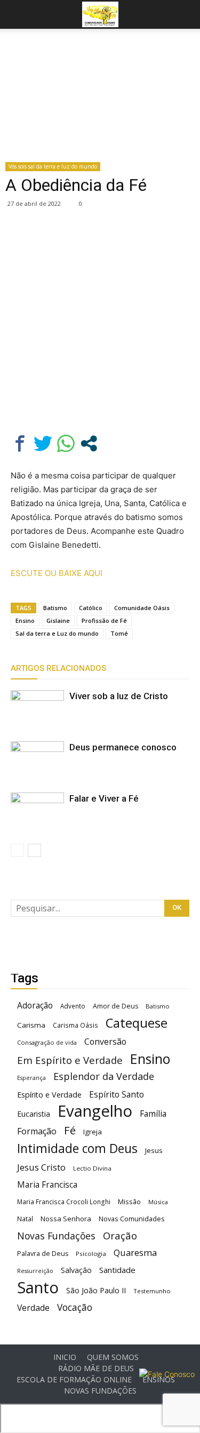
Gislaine (58, 621)
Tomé (119, 633)
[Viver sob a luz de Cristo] (37, 708)
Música (158, 1202)
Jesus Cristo (41, 1167)
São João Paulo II (96, 1290)
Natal (25, 1218)
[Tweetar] (43, 443)
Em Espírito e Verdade (70, 1060)
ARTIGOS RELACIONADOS (58, 668)
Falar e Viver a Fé (104, 798)
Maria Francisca (47, 1184)
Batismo (55, 608)
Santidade (117, 1269)
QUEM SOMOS (113, 1357)
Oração (120, 1235)
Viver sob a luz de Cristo (118, 696)
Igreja (92, 1131)
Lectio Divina (92, 1168)
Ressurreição (35, 1271)
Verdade (33, 1308)
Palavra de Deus (42, 1253)
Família (153, 1113)
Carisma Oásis (75, 1025)
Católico (90, 608)
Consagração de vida (47, 1042)
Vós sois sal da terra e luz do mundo (53, 166)
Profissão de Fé (104, 621)
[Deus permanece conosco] (37, 759)
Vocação (74, 1307)
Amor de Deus (115, 1006)
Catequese (136, 1022)
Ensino (25, 621)
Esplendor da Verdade (103, 1076)
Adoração (35, 1005)
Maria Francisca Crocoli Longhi (63, 1201)
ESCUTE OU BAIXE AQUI (56, 573)
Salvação (76, 1270)
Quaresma (135, 1252)
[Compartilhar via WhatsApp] (66, 443)
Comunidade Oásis (142, 608)
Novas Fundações (56, 1236)
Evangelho (95, 1111)
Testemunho (152, 1291)
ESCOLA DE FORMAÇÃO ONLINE (74, 1379)
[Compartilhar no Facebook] (20, 443)
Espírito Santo (116, 1094)
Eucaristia (33, 1114)
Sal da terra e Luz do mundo (57, 633)
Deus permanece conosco (123, 747)
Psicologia (91, 1254)
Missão (129, 1201)
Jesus (154, 1150)
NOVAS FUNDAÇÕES (100, 1391)
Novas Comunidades (132, 1218)
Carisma (31, 1025)
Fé (70, 1130)
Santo (38, 1287)
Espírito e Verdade (49, 1095)
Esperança (31, 1078)
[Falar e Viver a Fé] (37, 810)
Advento (72, 1006)
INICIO (64, 1357)
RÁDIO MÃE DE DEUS (96, 1368)
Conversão (105, 1041)
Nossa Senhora (66, 1218)
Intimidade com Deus (77, 1148)
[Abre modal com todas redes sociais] (88, 443)
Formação (37, 1131)
